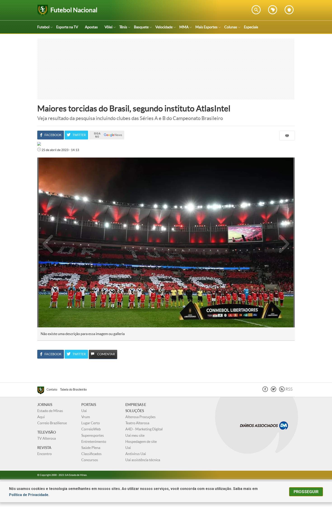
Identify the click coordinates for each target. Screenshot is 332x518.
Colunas (230, 27)
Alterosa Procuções (140, 417)
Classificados (91, 454)
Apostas (91, 27)
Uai (84, 411)
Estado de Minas (50, 411)
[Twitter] (273, 390)
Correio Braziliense (52, 423)
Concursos (89, 460)
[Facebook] (265, 390)
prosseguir (306, 491)
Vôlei (108, 27)
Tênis (123, 27)
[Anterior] (45, 242)
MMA (184, 27)
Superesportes (92, 435)
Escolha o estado (272, 9)
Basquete (141, 27)
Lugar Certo (90, 423)
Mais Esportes (206, 27)
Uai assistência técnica (142, 460)
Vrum (85, 417)
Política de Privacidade (28, 495)
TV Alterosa (46, 438)
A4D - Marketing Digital (144, 429)
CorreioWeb (91, 429)
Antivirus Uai (135, 454)
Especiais (251, 27)
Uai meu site (135, 435)
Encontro (44, 454)
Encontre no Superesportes (256, 9)
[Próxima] (284, 242)
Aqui (41, 417)
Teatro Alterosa (137, 423)
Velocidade (164, 27)
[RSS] (285, 390)
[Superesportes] (42, 391)
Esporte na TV (67, 27)
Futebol (43, 27)
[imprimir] (287, 135)
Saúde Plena (90, 448)
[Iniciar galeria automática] (48, 167)
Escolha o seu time (289, 9)
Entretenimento (93, 441)
